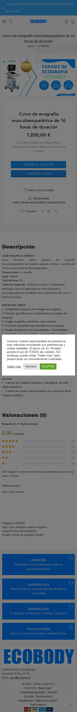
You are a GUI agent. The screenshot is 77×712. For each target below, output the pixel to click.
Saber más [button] (14, 366)
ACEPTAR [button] (48, 366)
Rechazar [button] (30, 366)
